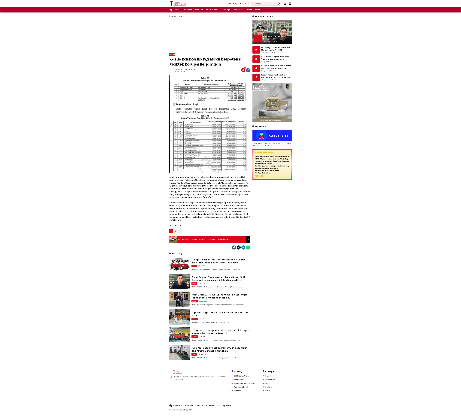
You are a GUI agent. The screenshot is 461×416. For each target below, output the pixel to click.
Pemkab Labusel (241, 387)
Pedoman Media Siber (206, 405)
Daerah (194, 301)
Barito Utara (239, 379)
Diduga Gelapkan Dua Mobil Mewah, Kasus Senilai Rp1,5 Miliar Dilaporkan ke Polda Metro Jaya (218, 261)
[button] (278, 4)
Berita (267, 383)
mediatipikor (179, 69)
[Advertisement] (209, 35)
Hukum (172, 54)
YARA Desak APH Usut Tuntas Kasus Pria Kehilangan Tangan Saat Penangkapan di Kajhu (219, 296)
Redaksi (178, 405)
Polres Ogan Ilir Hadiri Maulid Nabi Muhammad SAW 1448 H (276, 48)
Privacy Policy (225, 405)
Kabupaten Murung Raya (244, 383)
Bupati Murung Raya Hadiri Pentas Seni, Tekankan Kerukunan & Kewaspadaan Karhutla (276, 67)
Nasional (268, 387)
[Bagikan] (248, 70)
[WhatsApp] (248, 247)
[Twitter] (239, 247)
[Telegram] (243, 247)
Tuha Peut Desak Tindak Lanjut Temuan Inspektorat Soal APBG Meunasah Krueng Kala (219, 349)
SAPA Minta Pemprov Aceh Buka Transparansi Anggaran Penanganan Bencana (275, 58)
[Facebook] (234, 247)
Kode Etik (189, 405)
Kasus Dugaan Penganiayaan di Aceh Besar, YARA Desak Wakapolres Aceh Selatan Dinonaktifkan (218, 279)
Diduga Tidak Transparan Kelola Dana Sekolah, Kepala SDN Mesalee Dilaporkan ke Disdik (220, 332)
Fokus (194, 283)
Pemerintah (270, 379)
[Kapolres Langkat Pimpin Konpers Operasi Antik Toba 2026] (179, 317)
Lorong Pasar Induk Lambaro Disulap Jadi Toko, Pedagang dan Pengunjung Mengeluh (276, 76)
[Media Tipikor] (178, 3)
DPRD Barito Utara (241, 376)
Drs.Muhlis (238, 391)
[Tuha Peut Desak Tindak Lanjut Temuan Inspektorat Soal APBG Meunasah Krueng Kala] (179, 352)
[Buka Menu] (290, 3)
